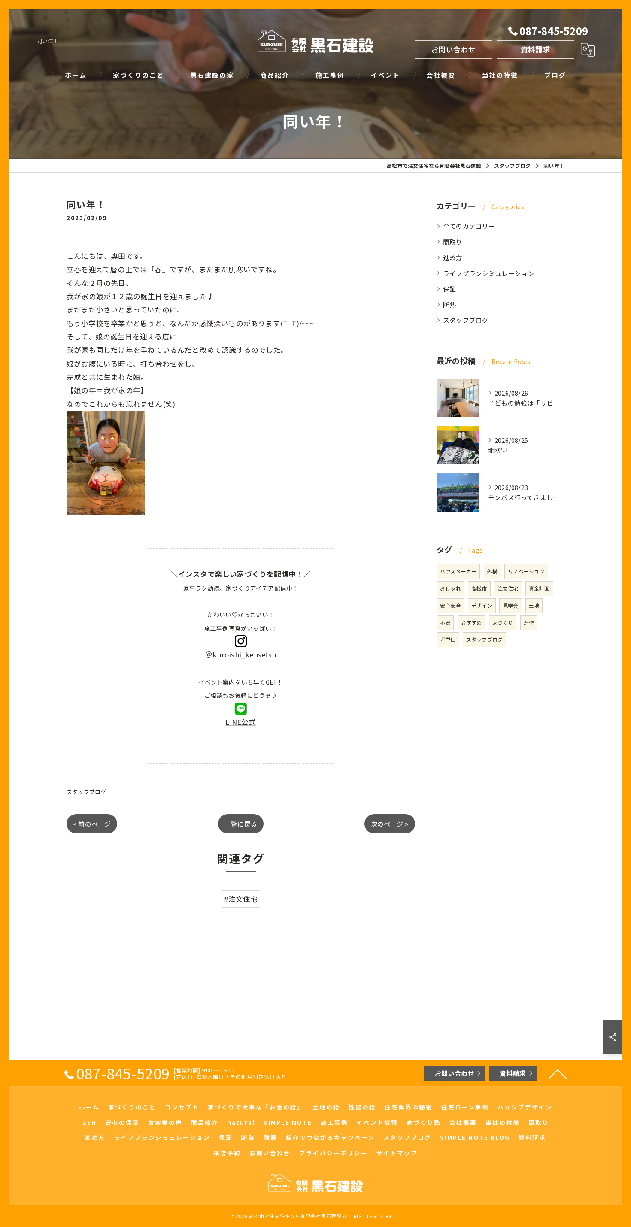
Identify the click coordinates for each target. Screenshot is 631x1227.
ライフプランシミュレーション (488, 273)
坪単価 (448, 639)
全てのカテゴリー (469, 225)
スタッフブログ (86, 792)
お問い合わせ (453, 49)
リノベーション (526, 571)
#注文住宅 (241, 899)
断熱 (449, 304)
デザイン (481, 605)
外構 (492, 571)
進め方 (453, 257)
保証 (449, 288)
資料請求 (535, 49)
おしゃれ (450, 588)
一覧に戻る (240, 823)
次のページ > (390, 823)
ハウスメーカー (458, 571)
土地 (534, 605)
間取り (453, 241)
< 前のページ (92, 823)
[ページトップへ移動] (558, 1073)
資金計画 (539, 588)
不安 (445, 622)
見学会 (511, 605)
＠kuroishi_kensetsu (240, 654)
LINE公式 (240, 722)
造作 (529, 622)
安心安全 (450, 605)
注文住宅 (508, 588)
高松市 (479, 588)
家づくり (502, 622)
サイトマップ (397, 1152)
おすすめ (471, 622)
